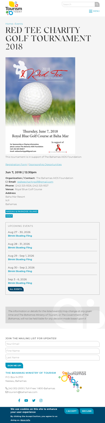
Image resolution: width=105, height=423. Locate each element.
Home (9, 23)
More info (25, 420)
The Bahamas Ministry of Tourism (30, 372)
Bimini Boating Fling (20, 235)
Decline (87, 411)
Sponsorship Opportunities (45, 164)
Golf (9, 216)
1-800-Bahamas (46, 388)
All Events (16, 289)
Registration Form (16, 164)
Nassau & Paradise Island (21, 211)
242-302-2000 (16, 388)
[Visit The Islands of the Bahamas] (72, 382)
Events (19, 23)
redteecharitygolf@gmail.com (35, 181)
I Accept (71, 411)
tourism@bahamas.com (22, 392)
